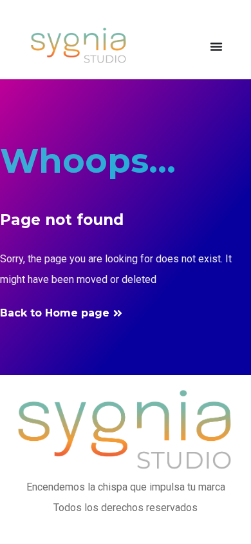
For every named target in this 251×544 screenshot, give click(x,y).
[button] (61, 313)
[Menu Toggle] (216, 46)
